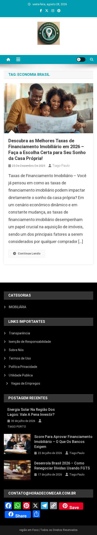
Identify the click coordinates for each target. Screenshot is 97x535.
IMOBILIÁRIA (17, 307)
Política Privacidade (23, 367)
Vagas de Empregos (25, 383)
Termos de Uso (20, 358)
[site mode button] (80, 59)
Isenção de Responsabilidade (30, 341)
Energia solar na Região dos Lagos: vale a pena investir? (31, 412)
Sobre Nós (16, 350)
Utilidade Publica (21, 375)
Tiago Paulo (61, 165)
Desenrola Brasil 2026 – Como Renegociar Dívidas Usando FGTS (62, 465)
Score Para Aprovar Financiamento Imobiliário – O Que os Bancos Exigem (63, 442)
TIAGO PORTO (16, 426)
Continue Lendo (29, 253)
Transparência (19, 333)
